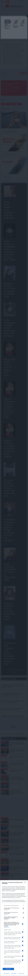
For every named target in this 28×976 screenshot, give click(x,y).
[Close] (25, 882)
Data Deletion (6, 973)
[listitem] (14, 905)
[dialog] (14, 928)
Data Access (14, 973)
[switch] (23, 908)
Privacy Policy (21, 973)
